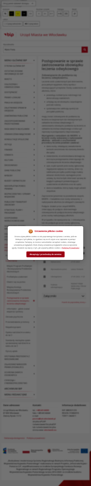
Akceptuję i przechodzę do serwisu (45, 254)
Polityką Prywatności (70, 248)
